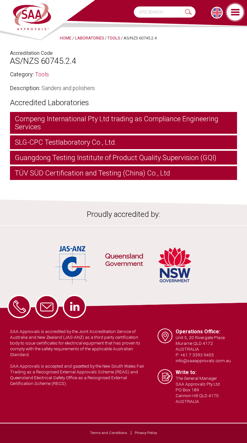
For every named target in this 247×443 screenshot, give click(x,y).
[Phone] (19, 306)
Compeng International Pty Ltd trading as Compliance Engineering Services (116, 123)
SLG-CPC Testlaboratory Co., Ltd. (65, 142)
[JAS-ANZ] (73, 265)
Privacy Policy (146, 433)
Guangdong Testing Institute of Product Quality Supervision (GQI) (115, 158)
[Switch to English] (217, 13)
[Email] (47, 306)
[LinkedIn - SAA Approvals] (74, 306)
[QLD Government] (124, 261)
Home (65, 38)
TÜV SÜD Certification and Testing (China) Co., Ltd (92, 173)
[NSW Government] (175, 265)
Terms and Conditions (108, 433)
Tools (42, 74)
